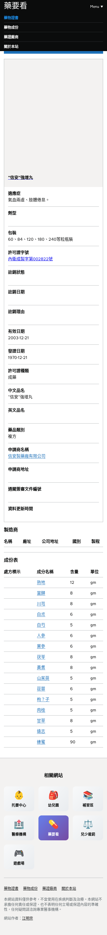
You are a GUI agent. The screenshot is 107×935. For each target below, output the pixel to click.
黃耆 (41, 667)
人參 (41, 635)
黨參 (41, 646)
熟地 (41, 582)
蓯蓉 (41, 688)
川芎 (41, 603)
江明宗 (27, 918)
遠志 (41, 731)
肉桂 (41, 710)
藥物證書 (11, 17)
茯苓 (41, 656)
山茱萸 (43, 678)
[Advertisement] (53, 119)
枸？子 (43, 699)
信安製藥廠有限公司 (26, 456)
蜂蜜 (41, 741)
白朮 (41, 614)
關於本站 (11, 46)
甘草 (41, 720)
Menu (94, 6)
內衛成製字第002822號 (30, 259)
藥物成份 (11, 27)
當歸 (41, 593)
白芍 (41, 624)
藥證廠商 (11, 36)
